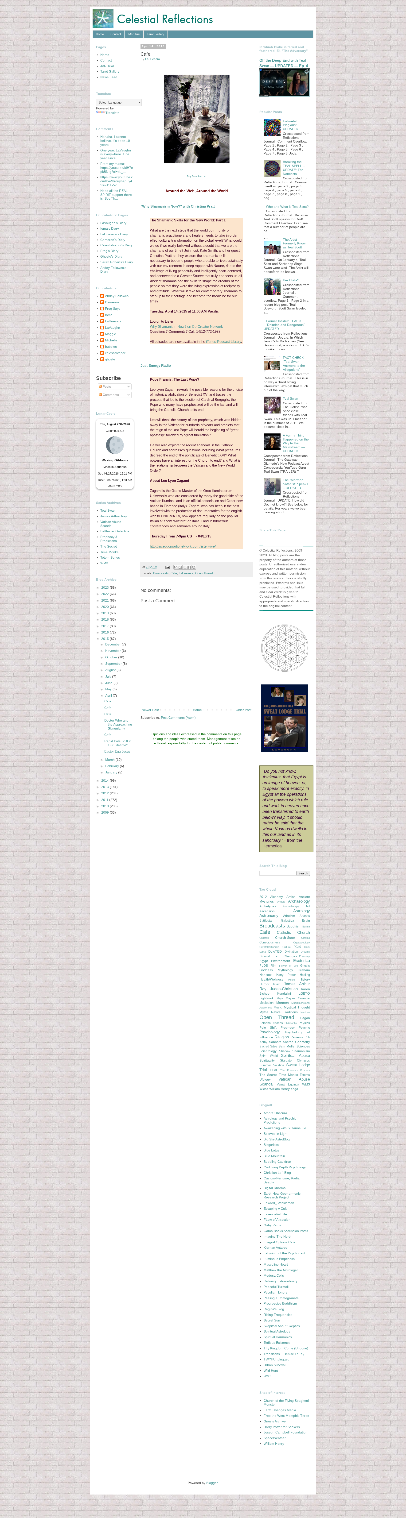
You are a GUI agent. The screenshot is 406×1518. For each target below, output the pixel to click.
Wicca (263, 1089)
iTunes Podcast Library (223, 342)
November (113, 651)
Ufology (265, 1079)
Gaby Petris (272, 1225)
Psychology (269, 1032)
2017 (105, 626)
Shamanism (301, 1051)
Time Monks (109, 552)
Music (278, 1007)
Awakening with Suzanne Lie (285, 1128)
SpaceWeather (275, 1438)
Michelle (111, 340)
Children (264, 937)
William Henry (279, 1089)
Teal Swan (108, 510)
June (109, 683)
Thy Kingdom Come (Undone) (286, 1348)
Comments (110, 395)
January (111, 772)
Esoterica (301, 960)
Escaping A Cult (275, 1208)
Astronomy (268, 915)
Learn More (115, 485)
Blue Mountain (274, 1156)
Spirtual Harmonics (278, 1337)
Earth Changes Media (280, 1410)
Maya (280, 998)
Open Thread (204, 573)
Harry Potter (286, 975)
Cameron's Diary (112, 240)
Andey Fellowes (117, 296)
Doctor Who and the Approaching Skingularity (118, 724)
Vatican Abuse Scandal (110, 524)
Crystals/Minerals (269, 947)
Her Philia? (291, 280)
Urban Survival (274, 1365)
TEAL (274, 1070)
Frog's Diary (109, 251)
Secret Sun (272, 1320)
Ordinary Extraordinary (280, 1281)
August (111, 670)
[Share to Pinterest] (193, 567)
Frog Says (112, 308)
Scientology (268, 1051)
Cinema (305, 937)
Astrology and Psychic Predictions (280, 1120)
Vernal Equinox (288, 1084)
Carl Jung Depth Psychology (285, 1167)
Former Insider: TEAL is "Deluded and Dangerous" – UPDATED (286, 325)
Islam (277, 984)
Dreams (305, 951)
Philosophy (291, 1023)
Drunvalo (265, 956)
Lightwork (266, 998)
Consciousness (269, 942)
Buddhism (294, 926)
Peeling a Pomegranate (281, 1298)
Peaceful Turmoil (276, 1287)
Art (308, 906)
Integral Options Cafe (279, 1242)
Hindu (291, 979)
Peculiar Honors (275, 1292)
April (109, 695)
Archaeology (299, 901)
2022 (105, 594)
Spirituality (267, 1060)
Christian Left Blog (277, 1172)
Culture (286, 947)
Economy (304, 956)
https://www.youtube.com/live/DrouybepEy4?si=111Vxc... (116, 181)
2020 (105, 607)
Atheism (289, 916)
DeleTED (275, 951)
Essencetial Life (275, 1214)
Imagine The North (278, 1236)
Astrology (301, 911)
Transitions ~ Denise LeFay (284, 1354)
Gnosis (305, 965)
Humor (264, 984)
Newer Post (150, 710)
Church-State (285, 937)
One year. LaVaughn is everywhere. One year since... (115, 154)
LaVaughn (112, 327)
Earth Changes (285, 956)
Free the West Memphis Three (286, 1416)
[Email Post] (167, 567)
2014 (105, 780)
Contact (115, 34)
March (110, 759)
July (108, 676)
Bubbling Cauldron (277, 1161)
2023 (105, 587)
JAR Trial (134, 34)
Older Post (243, 710)
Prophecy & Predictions (108, 539)
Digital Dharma (275, 1188)
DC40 (297, 947)
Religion (282, 1037)
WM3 (104, 563)
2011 (105, 800)
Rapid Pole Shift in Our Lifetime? (118, 743)
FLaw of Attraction (277, 1219)
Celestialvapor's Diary (116, 245)
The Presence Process (295, 1070)
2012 (105, 793)
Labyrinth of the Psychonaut (284, 1253)
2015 (105, 639)
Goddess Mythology (276, 970)
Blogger (212, 1483)
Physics (304, 1023)
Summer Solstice (271, 1065)
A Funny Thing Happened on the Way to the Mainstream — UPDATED (296, 443)
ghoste (110, 359)
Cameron (112, 302)
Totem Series (110, 557)
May (109, 689)
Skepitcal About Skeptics (282, 1326)
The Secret (108, 546)
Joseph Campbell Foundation (285, 1432)
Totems (305, 1075)
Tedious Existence (277, 1342)
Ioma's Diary (109, 228)
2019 (105, 613)
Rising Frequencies (278, 1315)
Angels (281, 901)
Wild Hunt (271, 1370)
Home (100, 34)
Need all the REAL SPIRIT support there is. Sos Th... (116, 195)
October (111, 657)
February (112, 766)
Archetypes (267, 906)
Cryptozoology (301, 942)
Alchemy (276, 897)
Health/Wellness (271, 979)
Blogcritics (271, 1145)
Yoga (294, 1089)
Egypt (263, 961)
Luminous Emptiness (279, 1259)
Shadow (284, 1051)
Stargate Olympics (295, 1060)
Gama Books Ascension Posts (286, 1231)
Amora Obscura (275, 1113)
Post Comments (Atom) (178, 717)
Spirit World (268, 1056)
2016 (105, 632)
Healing (305, 975)
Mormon (282, 1002)
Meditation (266, 1002)
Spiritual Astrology (277, 1331)
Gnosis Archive (275, 1421)
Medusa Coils (274, 1275)
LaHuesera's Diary (114, 234)
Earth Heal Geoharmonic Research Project (282, 1195)
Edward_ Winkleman (279, 1203)
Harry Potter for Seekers (282, 1427)
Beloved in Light (275, 1134)
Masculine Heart (276, 1264)
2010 (105, 806)
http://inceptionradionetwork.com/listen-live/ (183, 546)
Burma (306, 926)
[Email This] (175, 567)
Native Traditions (284, 1012)
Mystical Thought (297, 1007)
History (305, 979)
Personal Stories (271, 1023)
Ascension (267, 911)
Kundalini (284, 993)
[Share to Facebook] (189, 567)
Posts (106, 386)
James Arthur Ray (113, 516)
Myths (263, 1012)
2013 (105, 787)
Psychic (304, 1027)
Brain (306, 920)
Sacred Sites (268, 1046)
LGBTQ (304, 993)
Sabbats (275, 1042)
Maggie (110, 334)
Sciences (303, 1046)
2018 (105, 619)
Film (273, 965)
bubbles (111, 346)
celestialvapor (115, 353)
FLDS (263, 965)
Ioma (109, 315)
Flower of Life (288, 965)
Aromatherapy (291, 906)
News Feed (108, 77)
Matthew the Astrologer (281, 1270)
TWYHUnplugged (276, 1359)
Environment (280, 961)
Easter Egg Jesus (117, 751)
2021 (105, 600)
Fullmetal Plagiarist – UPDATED (291, 125)
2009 (105, 812)
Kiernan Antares (275, 1247)
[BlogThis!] (180, 567)
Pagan (305, 1018)
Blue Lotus (271, 1150)
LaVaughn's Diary (113, 223)
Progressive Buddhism (280, 1303)
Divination (291, 951)
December (113, 644)
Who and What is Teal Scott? (287, 207)
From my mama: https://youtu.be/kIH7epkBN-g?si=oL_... (116, 168)
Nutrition (305, 1012)
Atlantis (305, 916)
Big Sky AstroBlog (277, 1139)
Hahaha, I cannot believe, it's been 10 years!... (115, 141)
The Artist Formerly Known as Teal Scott (295, 243)
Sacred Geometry (296, 1042)
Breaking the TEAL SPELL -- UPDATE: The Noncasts (294, 167)
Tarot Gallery (155, 34)
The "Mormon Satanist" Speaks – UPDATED (295, 484)
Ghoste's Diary (111, 256)
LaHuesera (186, 573)
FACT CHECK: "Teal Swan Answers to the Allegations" (294, 363)
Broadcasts (161, 573)
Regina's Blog (274, 1309)
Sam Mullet (286, 1046)
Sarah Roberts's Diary (116, 262)
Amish (291, 897)
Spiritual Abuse (295, 1055)
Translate (112, 113)
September (114, 663)
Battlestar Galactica (114, 531)
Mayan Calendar (298, 998)
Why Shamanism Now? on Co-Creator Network (186, 326)
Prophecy (288, 1027)
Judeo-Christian (284, 989)
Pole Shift (268, 1027)
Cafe (174, 573)
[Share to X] (184, 567)
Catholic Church (293, 932)
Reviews (296, 1037)
